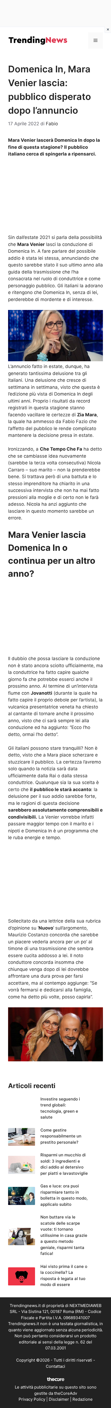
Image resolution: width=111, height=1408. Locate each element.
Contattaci (55, 1366)
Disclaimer (59, 1399)
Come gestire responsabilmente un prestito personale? (60, 1136)
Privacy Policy (32, 1399)
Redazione (82, 1399)
